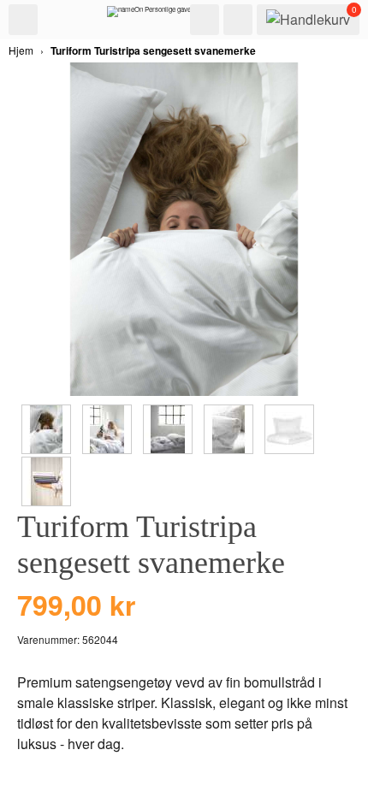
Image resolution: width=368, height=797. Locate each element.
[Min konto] (237, 19)
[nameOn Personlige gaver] (150, 15)
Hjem (21, 50)
